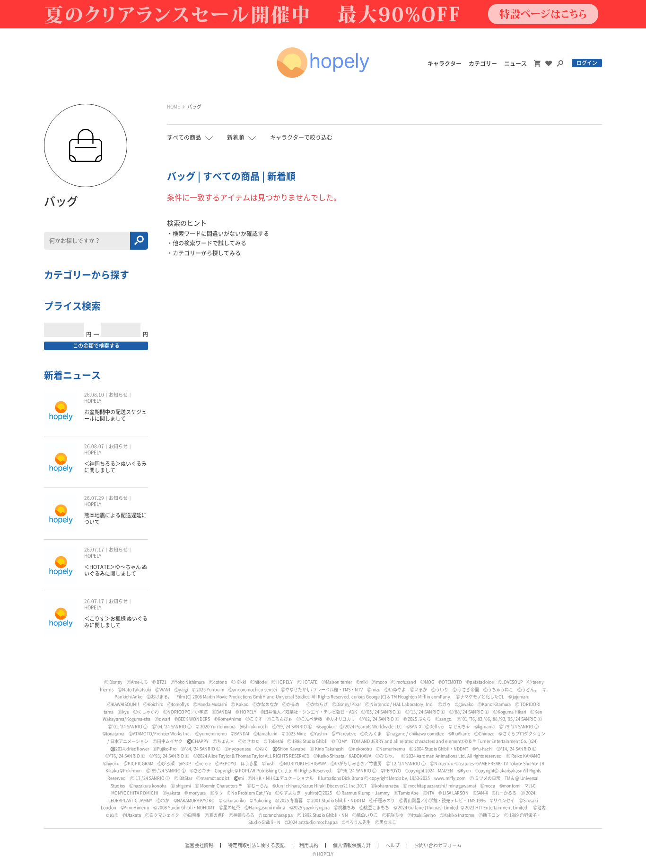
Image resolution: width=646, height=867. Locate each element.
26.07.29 (94, 498)
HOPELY (92, 400)
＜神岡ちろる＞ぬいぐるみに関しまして (115, 467)
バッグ (194, 106)
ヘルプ (392, 845)
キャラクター (445, 63)
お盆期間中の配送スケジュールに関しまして (115, 415)
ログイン (586, 62)
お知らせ (118, 394)
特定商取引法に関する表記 (256, 845)
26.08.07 (94, 446)
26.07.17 (94, 549)
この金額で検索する (96, 345)
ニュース (515, 63)
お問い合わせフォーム (438, 845)
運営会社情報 (199, 845)
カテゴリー (483, 63)
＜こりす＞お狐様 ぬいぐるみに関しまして (116, 622)
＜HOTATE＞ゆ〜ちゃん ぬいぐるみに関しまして (115, 570)
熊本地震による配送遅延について (115, 518)
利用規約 (308, 845)
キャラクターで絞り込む (301, 137)
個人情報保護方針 (352, 845)
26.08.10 (94, 394)
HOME (173, 106)
